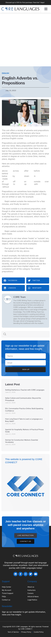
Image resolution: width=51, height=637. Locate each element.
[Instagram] (25, 574)
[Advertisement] (25, 39)
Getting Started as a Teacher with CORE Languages (24, 390)
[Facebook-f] (20, 574)
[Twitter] (30, 574)
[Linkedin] (15, 574)
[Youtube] (35, 574)
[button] (46, 9)
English (5, 73)
